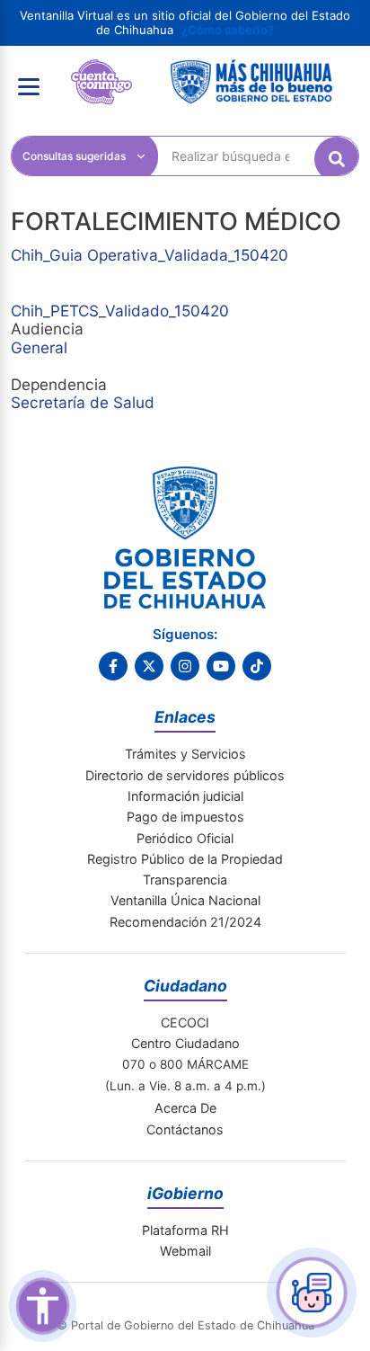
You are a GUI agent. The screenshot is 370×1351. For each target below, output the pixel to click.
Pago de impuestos (185, 816)
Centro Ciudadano (185, 1043)
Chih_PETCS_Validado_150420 (120, 310)
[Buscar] (336, 159)
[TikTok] (256, 666)
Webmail (185, 1250)
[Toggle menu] (29, 86)
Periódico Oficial (185, 838)
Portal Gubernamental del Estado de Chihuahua (101, 72)
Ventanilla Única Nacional (185, 900)
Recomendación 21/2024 (185, 921)
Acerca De (185, 1107)
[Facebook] (113, 666)
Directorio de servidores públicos (185, 775)
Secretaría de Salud (82, 402)
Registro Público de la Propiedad (185, 859)
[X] (149, 666)
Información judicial (185, 796)
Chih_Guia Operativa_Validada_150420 (149, 254)
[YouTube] (221, 666)
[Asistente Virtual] (312, 1293)
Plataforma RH (185, 1230)
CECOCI (185, 1022)
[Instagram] (185, 666)
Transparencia (185, 879)
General (39, 347)
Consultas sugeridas (74, 156)
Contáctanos (185, 1129)
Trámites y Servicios (185, 753)
